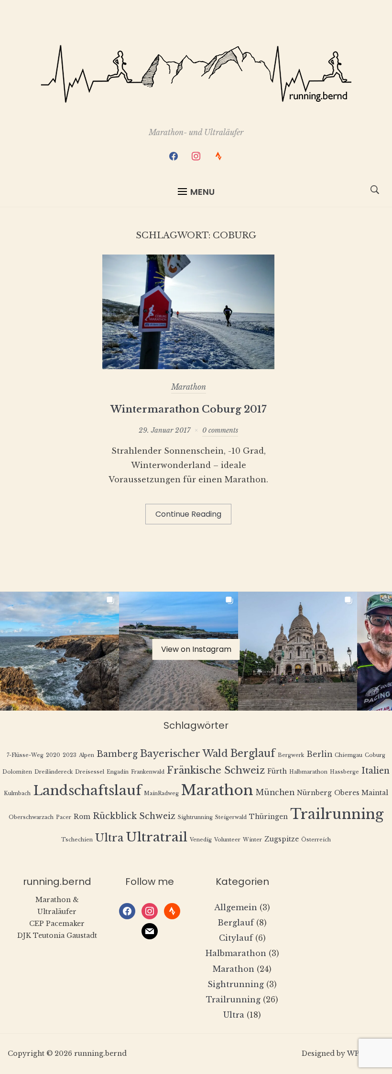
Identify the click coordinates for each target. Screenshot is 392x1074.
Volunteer (227, 840)
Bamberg (117, 754)
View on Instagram (196, 648)
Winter (252, 840)
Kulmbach (17, 793)
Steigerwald (231, 817)
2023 (69, 755)
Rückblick (115, 816)
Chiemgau (348, 755)
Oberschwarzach (31, 817)
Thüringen (268, 817)
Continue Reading (188, 514)
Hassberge (344, 772)
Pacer (63, 817)
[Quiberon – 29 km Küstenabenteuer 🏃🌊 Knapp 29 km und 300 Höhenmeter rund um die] (59, 651)
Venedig (201, 840)
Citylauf (236, 938)
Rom (82, 817)
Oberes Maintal (361, 793)
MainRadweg (161, 793)
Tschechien (77, 840)
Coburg (375, 755)
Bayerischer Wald (184, 753)
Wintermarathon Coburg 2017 (188, 409)
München (275, 792)
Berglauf (252, 753)
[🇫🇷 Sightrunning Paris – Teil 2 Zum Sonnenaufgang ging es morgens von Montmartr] (297, 651)
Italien (375, 771)
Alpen (86, 755)
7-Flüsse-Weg (25, 755)
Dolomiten (17, 772)
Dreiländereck (53, 772)
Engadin (118, 772)
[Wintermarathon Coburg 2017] (188, 366)
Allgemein (235, 907)
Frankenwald (147, 772)
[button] (196, 192)
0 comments (220, 430)
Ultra (109, 837)
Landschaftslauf (87, 790)
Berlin (319, 754)
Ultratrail (156, 837)
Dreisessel (89, 772)
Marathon (188, 387)
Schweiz (157, 816)
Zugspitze (281, 839)
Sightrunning (195, 817)
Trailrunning (336, 814)
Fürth (277, 771)
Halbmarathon (308, 772)
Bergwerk (291, 755)
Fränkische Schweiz (216, 770)
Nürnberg (314, 793)
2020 (53, 755)
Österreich (316, 840)
